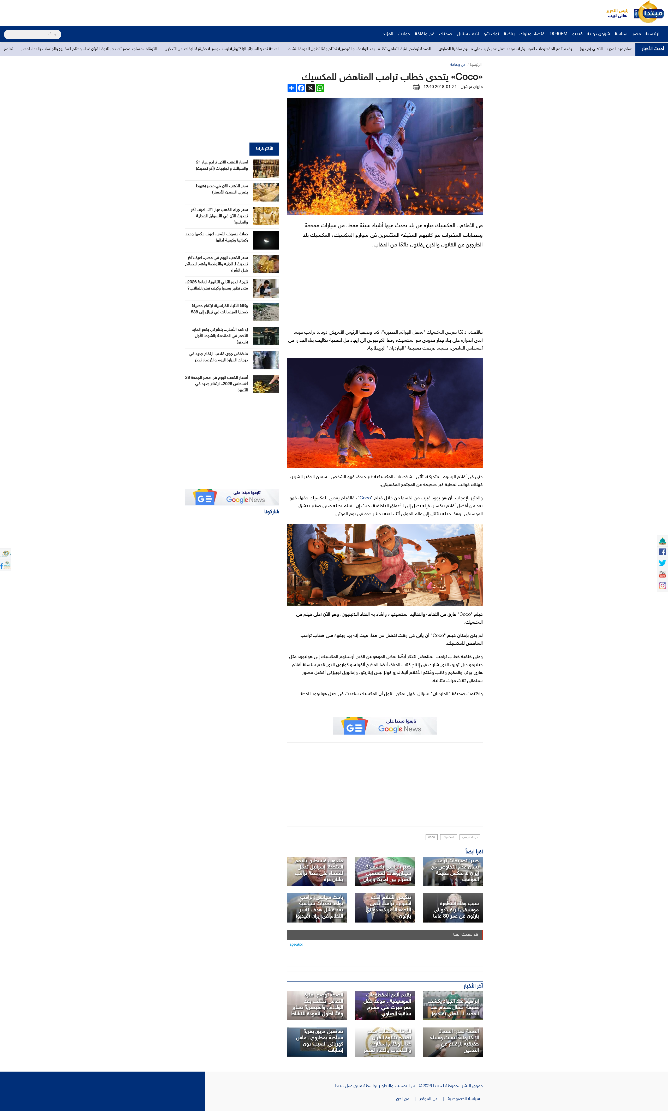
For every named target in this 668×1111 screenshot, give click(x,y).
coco (431, 837)
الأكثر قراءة (264, 148)
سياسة (621, 34)
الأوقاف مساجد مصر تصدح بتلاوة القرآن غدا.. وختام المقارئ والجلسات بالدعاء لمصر (199, 49)
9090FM (559, 34)
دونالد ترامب (470, 837)
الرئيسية (654, 34)
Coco (365, 498)
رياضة (509, 34)
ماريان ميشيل (472, 87)
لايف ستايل (468, 34)
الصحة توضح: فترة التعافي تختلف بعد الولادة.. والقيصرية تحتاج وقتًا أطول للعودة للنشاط (469, 49)
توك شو (491, 34)
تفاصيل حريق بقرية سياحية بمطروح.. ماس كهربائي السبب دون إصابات (66, 49)
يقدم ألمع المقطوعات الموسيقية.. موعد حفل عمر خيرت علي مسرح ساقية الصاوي (387, 1004)
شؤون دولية (598, 34)
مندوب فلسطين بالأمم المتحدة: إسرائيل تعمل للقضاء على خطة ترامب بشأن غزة (319, 870)
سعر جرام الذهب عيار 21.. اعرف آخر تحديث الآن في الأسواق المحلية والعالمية (219, 216)
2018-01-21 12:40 (440, 87)
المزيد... (386, 34)
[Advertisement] (98, 11)
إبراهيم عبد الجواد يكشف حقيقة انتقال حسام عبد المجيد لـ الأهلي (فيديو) (453, 1007)
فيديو (577, 34)
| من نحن (408, 1099)
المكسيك (448, 837)
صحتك (445, 34)
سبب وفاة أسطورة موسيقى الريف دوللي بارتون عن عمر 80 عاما (456, 910)
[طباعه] (416, 87)
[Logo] (614, 11)
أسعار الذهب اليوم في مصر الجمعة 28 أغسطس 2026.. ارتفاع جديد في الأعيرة (216, 384)
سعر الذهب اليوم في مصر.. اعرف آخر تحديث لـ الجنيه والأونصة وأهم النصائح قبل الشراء (216, 264)
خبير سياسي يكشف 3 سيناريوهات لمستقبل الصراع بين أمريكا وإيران (387, 873)
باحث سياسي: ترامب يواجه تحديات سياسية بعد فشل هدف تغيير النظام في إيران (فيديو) (319, 906)
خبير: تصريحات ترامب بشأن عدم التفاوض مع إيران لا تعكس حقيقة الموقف (455, 870)
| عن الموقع (434, 1099)
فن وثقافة (424, 34)
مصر (636, 34)
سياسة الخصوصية (465, 1099)
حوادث (404, 34)
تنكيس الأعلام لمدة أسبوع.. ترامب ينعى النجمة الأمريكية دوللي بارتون (388, 906)
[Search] (6, 31)
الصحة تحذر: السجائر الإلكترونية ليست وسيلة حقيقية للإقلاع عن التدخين (332, 49)
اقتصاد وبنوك (533, 34)
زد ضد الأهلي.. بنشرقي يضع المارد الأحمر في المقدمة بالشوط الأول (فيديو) (220, 336)
